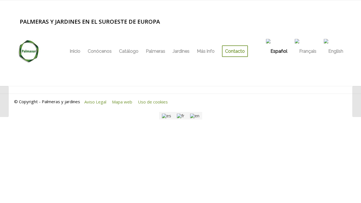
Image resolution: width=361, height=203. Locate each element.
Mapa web (122, 102)
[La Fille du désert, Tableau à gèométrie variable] (356, 101)
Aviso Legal (95, 102)
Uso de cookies (153, 102)
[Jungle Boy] (4, 101)
